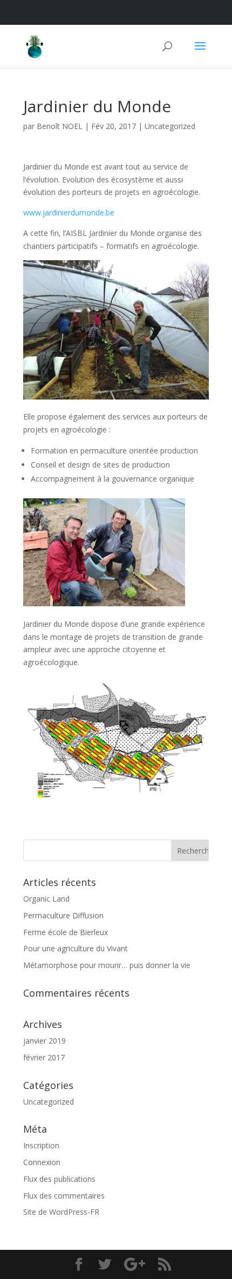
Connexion (41, 1162)
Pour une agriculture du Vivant (75, 948)
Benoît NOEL (60, 126)
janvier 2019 (44, 1041)
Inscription (41, 1145)
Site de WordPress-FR (61, 1212)
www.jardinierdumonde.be (68, 212)
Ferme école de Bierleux (65, 932)
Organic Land (46, 899)
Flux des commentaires (64, 1195)
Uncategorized (170, 126)
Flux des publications (59, 1179)
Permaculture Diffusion (63, 915)
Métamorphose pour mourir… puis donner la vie (106, 965)
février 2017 (44, 1057)
